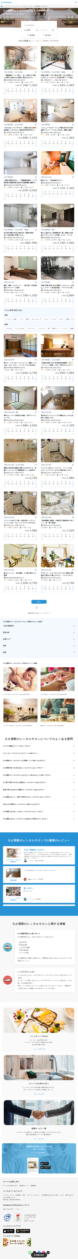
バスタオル (8, 328)
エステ (61, 319)
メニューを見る (38, 1049)
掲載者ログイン (24, 1185)
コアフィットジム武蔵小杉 (13, 878)
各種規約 (18, 1195)
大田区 (30, 6)
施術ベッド (55, 328)
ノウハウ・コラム (8, 1195)
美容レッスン (70, 319)
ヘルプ (17, 1209)
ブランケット (31, 328)
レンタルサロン (17, 6)
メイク (21, 319)
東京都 (25, 6)
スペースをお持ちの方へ (10, 1185)
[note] (48, 1252)
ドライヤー (41, 328)
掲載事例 (33, 1185)
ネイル (46, 319)
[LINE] (29, 1252)
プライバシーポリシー (33, 1195)
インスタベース (7, 6)
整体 (27, 319)
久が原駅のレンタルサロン (41, 6)
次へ (39, 602)
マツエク (53, 319)
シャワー (64, 328)
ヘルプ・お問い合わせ (66, 1195)
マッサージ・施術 (10, 319)
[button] (39, 626)
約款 (23, 1195)
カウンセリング (36, 319)
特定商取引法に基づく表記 (50, 1195)
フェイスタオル (20, 328)
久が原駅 (27, 30)
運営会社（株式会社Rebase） (12, 1199)
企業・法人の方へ (8, 1209)
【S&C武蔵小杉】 (13, 898)
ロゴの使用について (9, 1197)
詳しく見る (38, 1094)
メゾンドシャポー (13, 858)
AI (35, 72)
